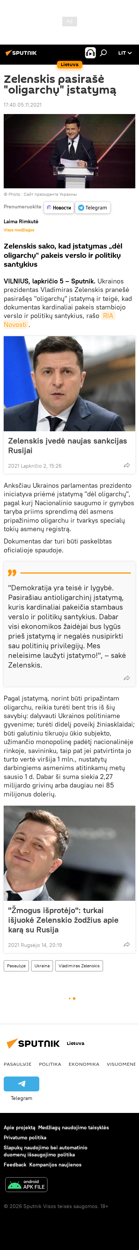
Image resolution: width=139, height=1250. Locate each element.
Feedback (15, 1164)
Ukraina (42, 965)
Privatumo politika (25, 1137)
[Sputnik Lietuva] (22, 55)
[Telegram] (92, 207)
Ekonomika (84, 1064)
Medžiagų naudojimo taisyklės (73, 1127)
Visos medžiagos (19, 230)
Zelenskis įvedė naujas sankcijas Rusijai (67, 445)
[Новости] (59, 207)
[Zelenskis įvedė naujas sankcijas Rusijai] (69, 383)
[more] (126, 465)
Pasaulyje (16, 965)
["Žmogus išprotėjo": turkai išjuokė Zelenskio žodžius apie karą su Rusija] (69, 853)
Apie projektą (19, 1127)
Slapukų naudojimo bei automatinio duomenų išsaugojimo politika (45, 1151)
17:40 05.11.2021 (23, 104)
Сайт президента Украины (50, 194)
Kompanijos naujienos (55, 1164)
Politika (50, 1064)
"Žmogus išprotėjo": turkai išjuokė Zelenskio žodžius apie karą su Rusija (63, 919)
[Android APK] (26, 1185)
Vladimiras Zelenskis (79, 965)
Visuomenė (121, 1064)
